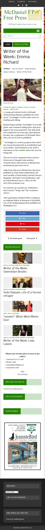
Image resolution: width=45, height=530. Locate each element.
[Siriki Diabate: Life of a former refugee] (22, 286)
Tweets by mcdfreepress (13, 389)
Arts (5, 313)
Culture (18, 289)
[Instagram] (26, 5)
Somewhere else (12, 367)
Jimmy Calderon (9, 72)
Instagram (32, 1)
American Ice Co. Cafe (15, 359)
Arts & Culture (17, 69)
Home (24, 289)
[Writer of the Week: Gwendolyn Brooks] (22, 262)
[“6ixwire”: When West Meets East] (22, 310)
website (22, 150)
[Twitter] (18, 5)
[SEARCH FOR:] (22, 36)
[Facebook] (22, 5)
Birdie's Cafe (11, 362)
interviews (24, 165)
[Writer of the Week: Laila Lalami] (22, 334)
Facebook (21, 1)
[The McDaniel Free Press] (22, 15)
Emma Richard (30, 69)
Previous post (16, 238)
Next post (31, 238)
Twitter (11, 1)
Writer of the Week (24, 72)
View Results (22, 374)
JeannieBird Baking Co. (15, 365)
